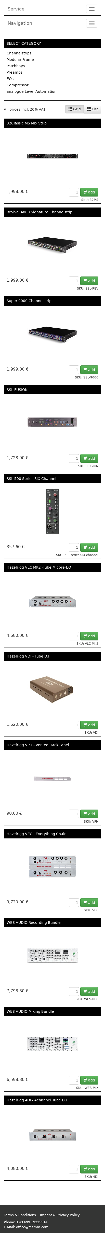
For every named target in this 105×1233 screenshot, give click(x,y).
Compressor (18, 85)
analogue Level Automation (32, 91)
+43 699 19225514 (31, 1222)
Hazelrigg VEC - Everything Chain (37, 834)
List (94, 109)
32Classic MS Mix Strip (27, 123)
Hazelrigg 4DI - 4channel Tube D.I (37, 1100)
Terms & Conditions (20, 1215)
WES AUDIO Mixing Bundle (30, 1011)
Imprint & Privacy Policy (60, 1215)
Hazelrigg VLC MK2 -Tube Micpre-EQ (39, 567)
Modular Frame (20, 59)
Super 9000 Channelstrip (29, 301)
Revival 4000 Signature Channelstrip (39, 212)
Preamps (14, 72)
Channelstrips (19, 53)
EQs (10, 79)
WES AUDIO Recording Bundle (34, 922)
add (91, 192)
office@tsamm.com (32, 1227)
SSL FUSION (17, 390)
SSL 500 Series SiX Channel (31, 479)
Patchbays (16, 66)
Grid (76, 109)
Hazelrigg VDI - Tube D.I (28, 656)
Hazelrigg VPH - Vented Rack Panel (38, 745)
